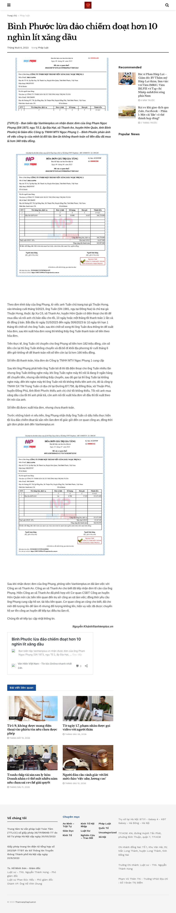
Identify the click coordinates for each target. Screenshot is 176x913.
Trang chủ (12, 15)
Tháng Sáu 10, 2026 (75, 783)
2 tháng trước (148, 123)
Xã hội (102, 837)
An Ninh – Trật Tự (68, 825)
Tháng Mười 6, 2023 (18, 47)
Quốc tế (104, 828)
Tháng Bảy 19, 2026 (19, 738)
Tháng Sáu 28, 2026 (75, 734)
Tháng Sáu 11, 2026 (19, 787)
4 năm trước (147, 100)
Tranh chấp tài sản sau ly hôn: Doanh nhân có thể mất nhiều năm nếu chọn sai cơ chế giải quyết (32, 778)
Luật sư (85, 830)
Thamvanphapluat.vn (25, 902)
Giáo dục (68, 830)
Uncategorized (108, 832)
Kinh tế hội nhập (87, 825)
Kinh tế (67, 835)
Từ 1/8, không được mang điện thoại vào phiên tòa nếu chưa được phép (32, 729)
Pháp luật (25, 15)
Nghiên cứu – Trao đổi (88, 836)
